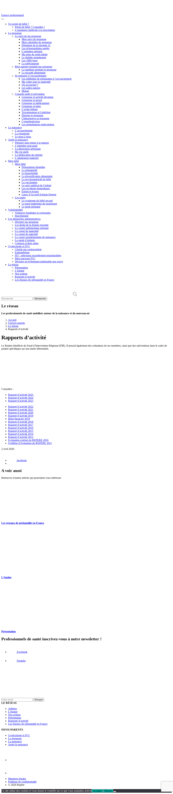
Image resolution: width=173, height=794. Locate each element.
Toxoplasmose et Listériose (36, 112)
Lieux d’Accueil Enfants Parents (39, 194)
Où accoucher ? (30, 84)
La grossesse (15, 33)
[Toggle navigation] (2, 19)
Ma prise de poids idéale (34, 54)
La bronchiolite (30, 173)
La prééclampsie (30, 63)
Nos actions (21, 273)
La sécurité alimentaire (34, 72)
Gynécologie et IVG (19, 246)
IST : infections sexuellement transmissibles (38, 255)
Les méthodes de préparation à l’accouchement (46, 78)
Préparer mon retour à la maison (32, 142)
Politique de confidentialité (22, 781)
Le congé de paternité (26, 234)
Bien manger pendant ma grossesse (33, 66)
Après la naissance (18, 139)
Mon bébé (13, 161)
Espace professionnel (12, 15)
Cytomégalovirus (31, 121)
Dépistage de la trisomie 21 (36, 45)
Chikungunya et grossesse (35, 118)
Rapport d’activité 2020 (20, 412)
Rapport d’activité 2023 (20, 400)
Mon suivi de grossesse (34, 39)
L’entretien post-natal (26, 145)
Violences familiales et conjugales (33, 212)
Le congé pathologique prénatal (31, 228)
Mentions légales (17, 778)
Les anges (20, 197)
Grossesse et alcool (32, 100)
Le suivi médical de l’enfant (36, 185)
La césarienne (22, 133)
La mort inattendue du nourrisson (39, 203)
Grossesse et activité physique (37, 97)
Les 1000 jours (30, 60)
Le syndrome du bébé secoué (37, 200)
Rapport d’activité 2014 (20, 434)
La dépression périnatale (28, 148)
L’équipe (19, 270)
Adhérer (12, 708)
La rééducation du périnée (29, 154)
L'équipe (6, 577)
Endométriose (22, 252)
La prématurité (29, 170)
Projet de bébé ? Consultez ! (30, 27)
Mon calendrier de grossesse (37, 42)
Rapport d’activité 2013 (20, 437)
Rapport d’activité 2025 (21, 394)
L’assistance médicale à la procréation (35, 30)
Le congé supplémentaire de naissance (35, 237)
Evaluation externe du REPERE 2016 (28, 440)
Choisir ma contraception (28, 249)
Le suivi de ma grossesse (28, 36)
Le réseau (13, 264)
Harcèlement (21, 215)
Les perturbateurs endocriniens (38, 124)
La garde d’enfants (25, 240)
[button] (75, 295)
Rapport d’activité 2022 (20, 406)
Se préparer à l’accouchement (30, 75)
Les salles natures (31, 87)
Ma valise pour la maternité (36, 81)
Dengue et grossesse (32, 115)
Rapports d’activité (25, 276)
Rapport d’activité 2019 (20, 415)
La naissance (15, 127)
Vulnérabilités (15, 209)
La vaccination (29, 182)
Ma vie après (22, 151)
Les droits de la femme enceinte (31, 225)
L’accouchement (23, 130)
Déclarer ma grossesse (27, 221)
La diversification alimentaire (37, 176)
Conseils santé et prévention (30, 94)
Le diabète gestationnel (34, 57)
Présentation (21, 267)
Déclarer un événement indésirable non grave (39, 261)
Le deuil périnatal (31, 206)
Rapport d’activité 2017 (20, 424)
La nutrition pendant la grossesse (39, 69)
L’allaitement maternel (27, 158)
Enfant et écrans (30, 191)
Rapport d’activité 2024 (20, 397)
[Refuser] (114, 791)
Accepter (97, 791)
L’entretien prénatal (32, 51)
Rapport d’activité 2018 (20, 421)
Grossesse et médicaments (35, 103)
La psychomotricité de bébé (36, 179)
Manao (25, 91)
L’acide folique (30, 109)
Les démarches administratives (24, 218)
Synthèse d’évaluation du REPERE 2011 (30, 443)
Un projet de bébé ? (18, 24)
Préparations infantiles (33, 167)
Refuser (108, 791)
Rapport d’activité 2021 (20, 409)
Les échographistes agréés (35, 48)
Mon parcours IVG (25, 258)
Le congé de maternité (27, 231)
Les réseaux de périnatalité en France (34, 279)
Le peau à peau (23, 136)
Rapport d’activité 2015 (20, 430)
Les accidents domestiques (36, 188)
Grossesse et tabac (31, 106)
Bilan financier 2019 (19, 418)
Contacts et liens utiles (27, 243)
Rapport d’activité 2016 (20, 427)
